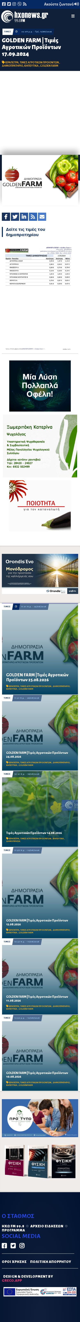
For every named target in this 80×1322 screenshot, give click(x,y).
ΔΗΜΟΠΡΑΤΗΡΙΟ (12, 65)
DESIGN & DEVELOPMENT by (27, 1279)
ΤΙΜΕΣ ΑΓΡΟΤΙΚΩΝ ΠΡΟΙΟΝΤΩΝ (39, 62)
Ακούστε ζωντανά (59, 4)
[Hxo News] (24, 17)
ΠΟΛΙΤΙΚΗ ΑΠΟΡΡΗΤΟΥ (50, 1262)
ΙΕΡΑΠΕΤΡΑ (12, 62)
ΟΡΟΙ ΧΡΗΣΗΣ (14, 1262)
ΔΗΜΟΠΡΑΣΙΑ (13, 841)
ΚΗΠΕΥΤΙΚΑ (31, 65)
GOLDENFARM (26, 1085)
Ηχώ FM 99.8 (13, 1226)
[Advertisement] (40, 113)
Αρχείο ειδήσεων (46, 1226)
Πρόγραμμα (13, 1230)
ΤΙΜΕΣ (7, 32)
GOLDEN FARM (49, 65)
